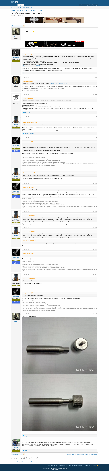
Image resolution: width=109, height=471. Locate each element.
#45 (96, 117)
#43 (96, 77)
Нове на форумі (29, 5)
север (13, 15)
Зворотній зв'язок (52, 465)
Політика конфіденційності (76, 465)
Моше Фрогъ (16, 102)
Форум (21, 5)
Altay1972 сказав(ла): (28, 240)
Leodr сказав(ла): (27, 81)
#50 (96, 227)
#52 (96, 274)
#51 (96, 249)
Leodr (16, 36)
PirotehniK (16, 57)
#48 (96, 183)
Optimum (16, 145)
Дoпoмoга (87, 465)
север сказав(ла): (27, 54)
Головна (14, 5)
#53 (96, 289)
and (29, 133)
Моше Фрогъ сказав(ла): (29, 122)
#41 (96, 29)
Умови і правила (62, 465)
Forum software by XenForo (54, 468)
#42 (96, 50)
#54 (96, 313)
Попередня (15, 25)
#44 (96, 94)
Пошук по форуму (27, 7)
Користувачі (39, 5)
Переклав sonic (54, 469)
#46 (96, 138)
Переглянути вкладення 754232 (31, 65)
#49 (96, 211)
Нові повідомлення (16, 7)
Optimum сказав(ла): (28, 173)
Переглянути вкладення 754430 (60, 83)
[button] (34, 5)
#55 (96, 440)
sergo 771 (16, 85)
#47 (96, 169)
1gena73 (16, 447)
